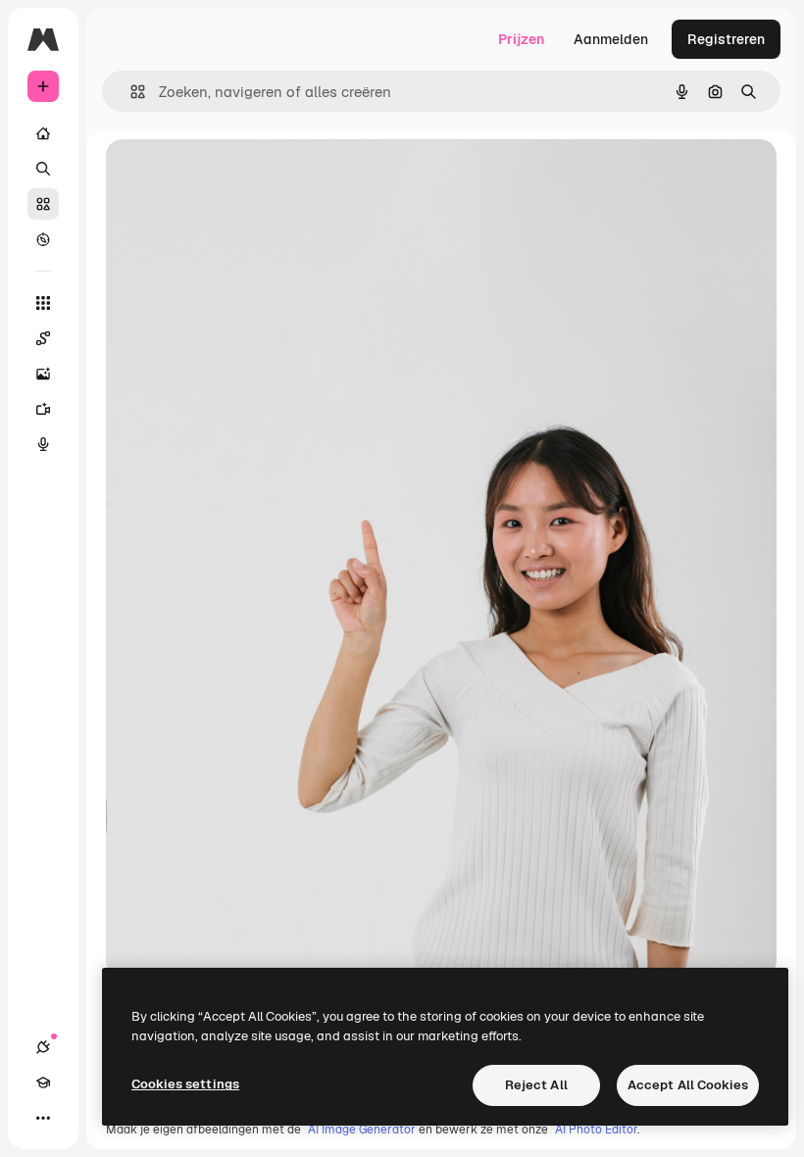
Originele (235, 176)
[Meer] (43, 1117)
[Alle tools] (43, 303)
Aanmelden (611, 39)
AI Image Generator (362, 1129)
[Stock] (43, 204)
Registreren (726, 39)
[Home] (43, 133)
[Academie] (43, 1082)
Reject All (536, 1085)
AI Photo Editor (596, 1129)
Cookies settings (185, 1084)
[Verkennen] (43, 239)
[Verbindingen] (43, 1047)
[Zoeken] (43, 168)
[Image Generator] (43, 373)
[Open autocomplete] (130, 91)
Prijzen (521, 39)
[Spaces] (43, 338)
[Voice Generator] (43, 444)
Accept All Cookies (688, 1085)
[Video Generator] (43, 409)
